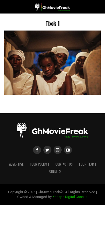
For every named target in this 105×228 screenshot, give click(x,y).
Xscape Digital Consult (70, 197)
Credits (55, 171)
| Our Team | (87, 164)
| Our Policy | (39, 164)
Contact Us (64, 164)
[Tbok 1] (52, 93)
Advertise (16, 164)
